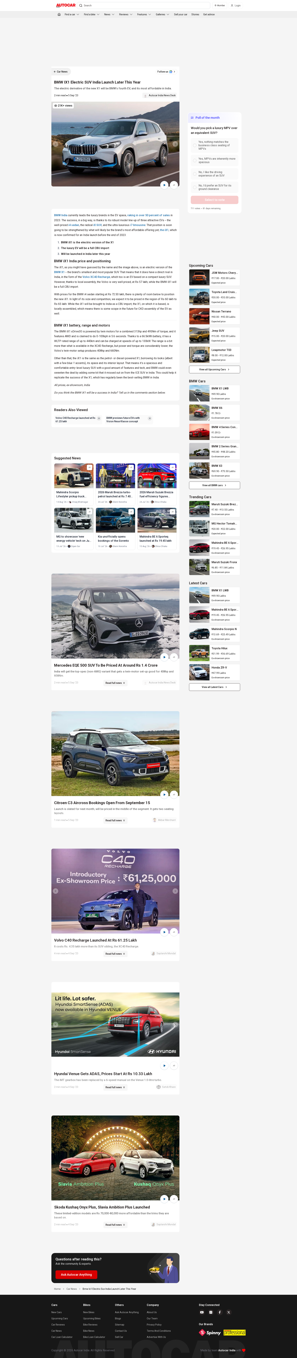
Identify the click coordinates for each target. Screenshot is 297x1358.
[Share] (174, 185)
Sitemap (119, 1324)
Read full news (114, 683)
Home (57, 1289)
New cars (56, 1312)
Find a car (70, 14)
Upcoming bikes (92, 1318)
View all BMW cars (212, 485)
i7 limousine (137, 225)
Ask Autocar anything (127, 1312)
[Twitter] (229, 1312)
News (107, 14)
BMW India (60, 215)
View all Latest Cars (212, 687)
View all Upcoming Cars (212, 369)
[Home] (59, 14)
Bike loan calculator (94, 1337)
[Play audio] (164, 185)
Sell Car (119, 1337)
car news (72, 1289)
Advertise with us (156, 1337)
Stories (195, 14)
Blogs (118, 1318)
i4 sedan (73, 225)
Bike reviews (90, 1324)
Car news (56, 1330)
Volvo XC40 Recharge (96, 277)
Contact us (121, 1330)
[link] (199, 277)
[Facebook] (220, 1312)
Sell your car (180, 14)
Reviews (123, 14)
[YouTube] (202, 1312)
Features (142, 14)
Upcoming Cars (59, 1318)
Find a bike (89, 14)
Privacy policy (154, 1324)
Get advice (209, 14)
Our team (152, 1318)
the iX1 (164, 230)
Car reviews (58, 1324)
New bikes (88, 1312)
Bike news (88, 1330)
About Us (152, 1312)
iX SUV (97, 225)
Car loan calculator (62, 1337)
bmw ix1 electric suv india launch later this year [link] (109, 1289)
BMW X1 (59, 272)
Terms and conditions (159, 1330)
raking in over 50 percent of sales (148, 215)
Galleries (160, 14)
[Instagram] (211, 1312)
